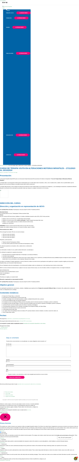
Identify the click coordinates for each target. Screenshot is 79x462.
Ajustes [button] (6, 408)
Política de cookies (9, 394)
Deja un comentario (4, 172)
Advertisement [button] (3, 451)
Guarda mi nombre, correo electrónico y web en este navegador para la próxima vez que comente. (28, 374)
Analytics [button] (2, 447)
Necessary (3, 432)
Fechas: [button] (3, 315)
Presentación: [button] (6, 175)
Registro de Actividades (10, 396)
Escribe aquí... (9, 344)
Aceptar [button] (1, 411)
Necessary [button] (2, 430)
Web (7, 369)
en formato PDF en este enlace (25, 321)
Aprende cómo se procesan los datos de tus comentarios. (29, 384)
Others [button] (1, 455)
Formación (11, 172)
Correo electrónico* (10, 364)
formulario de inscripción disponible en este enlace (34, 323)
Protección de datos (9, 391)
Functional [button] (2, 438)
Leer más (29, 409)
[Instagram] (6, 2)
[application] (14, 12)
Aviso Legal (7, 393)
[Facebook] (3, 2)
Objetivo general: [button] (7, 285)
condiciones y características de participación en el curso (18, 318)
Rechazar (5, 411)
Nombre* (8, 359)
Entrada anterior (4, 327)
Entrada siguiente (4, 328)
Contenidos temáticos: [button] (9, 293)
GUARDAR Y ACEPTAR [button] (5, 460)
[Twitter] (4, 2)
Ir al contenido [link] (3, 0)
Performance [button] (2, 442)
